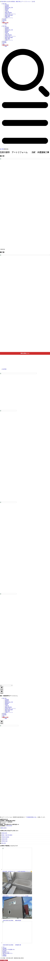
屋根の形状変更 (8, 12)
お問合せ (4, 954)
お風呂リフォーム (9, 17)
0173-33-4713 (9, 825)
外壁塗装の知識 (4, 841)
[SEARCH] (25, 97)
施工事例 (4, 20)
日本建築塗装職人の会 (31, 817)
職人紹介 (4, 19)
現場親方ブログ (5, 952)
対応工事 (4, 3)
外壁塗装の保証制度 (5, 837)
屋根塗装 (7, 6)
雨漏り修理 (7, 16)
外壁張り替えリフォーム (10, 13)
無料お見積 (3, 843)
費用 (6, 23)
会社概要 (4, 948)
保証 (3, 21)
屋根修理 (7, 8)
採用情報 (4, 955)
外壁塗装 (7, 5)
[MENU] (25, 146)
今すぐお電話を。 (4, 960)
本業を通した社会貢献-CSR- (8, 949)
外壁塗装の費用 (4, 839)
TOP (3, 947)
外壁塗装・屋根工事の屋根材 (6, 835)
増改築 (6, 10)
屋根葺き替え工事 (9, 7)
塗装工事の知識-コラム (7, 953)
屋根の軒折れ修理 (9, 15)
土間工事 (7, 11)
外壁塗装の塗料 (4, 833)
